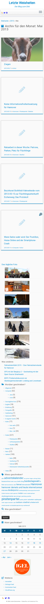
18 (34, 543)
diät (15, 484)
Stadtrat (30, 111)
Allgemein (8, 388)
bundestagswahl (31, 481)
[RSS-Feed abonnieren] (2, 13)
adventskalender (13, 478)
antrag (35, 478)
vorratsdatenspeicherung (16, 505)
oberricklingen (17, 496)
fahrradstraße (26, 484)
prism (25, 499)
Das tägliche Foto (9, 264)
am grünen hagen (28, 478)
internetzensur (35, 487)
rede (3, 502)
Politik (7, 435)
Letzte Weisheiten (22, 2)
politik (21, 499)
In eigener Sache (10, 419)
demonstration (8, 484)
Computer (16, 247)
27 (5, 551)
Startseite (4, 21)
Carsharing (13, 461)
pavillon (29, 496)
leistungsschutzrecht (34, 490)
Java (11, 395)
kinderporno (13, 490)
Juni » (9, 557)
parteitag (24, 496)
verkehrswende (6, 505)
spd (14, 502)
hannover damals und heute (15, 487)
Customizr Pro (34, 601)
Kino (11, 428)
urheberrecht (34, 502)
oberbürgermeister (7, 496)
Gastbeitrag (9, 413)
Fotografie (8, 410)
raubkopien (37, 499)
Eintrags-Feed (9, 584)
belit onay (14, 481)
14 (10, 543)
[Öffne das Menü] (40, 12)
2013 (12, 21)
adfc (3, 478)
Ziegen (7, 64)
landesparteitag (23, 490)
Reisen (7, 448)
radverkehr (31, 499)
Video (7, 471)
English (7, 404)
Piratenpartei (23, 111)
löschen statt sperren (11, 493)
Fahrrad (12, 464)
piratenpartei (10, 499)
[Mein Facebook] (7, 13)
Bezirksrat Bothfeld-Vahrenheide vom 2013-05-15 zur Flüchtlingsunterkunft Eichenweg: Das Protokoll (22, 193)
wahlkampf (26, 505)
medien (20, 493)
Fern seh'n (13, 425)
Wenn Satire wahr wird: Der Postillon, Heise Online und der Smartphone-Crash (21, 240)
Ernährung (8, 407)
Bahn (11, 458)
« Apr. (4, 557)
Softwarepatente (15, 442)
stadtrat (26, 502)
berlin (19, 481)
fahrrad (18, 485)
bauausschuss (6, 481)
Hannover (16, 111)
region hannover (9, 502)
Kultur (14, 68)
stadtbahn (19, 502)
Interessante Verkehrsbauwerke (19, 467)
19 (40, 543)
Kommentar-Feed (10, 587)
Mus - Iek (12, 431)
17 (28, 543)
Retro (7, 451)
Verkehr (7, 454)
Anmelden (8, 581)
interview (5, 490)
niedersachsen (31, 493)
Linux (11, 397)
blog (22, 481)
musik (25, 493)
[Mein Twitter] (5, 13)
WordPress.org (10, 590)
